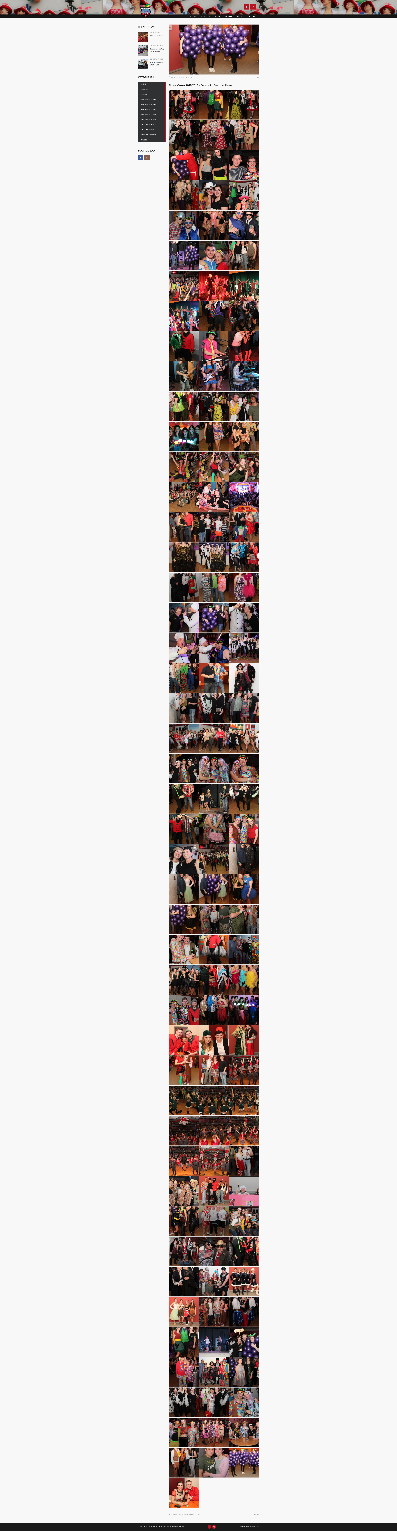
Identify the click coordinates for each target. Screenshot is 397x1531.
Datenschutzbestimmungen (175, 1526)
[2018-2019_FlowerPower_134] (244, 135)
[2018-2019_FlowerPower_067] (184, 829)
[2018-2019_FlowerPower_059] (244, 889)
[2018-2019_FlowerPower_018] (214, 1312)
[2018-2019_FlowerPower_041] (244, 1070)
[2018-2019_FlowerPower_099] (214, 497)
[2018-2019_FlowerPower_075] (214, 738)
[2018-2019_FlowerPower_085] (184, 648)
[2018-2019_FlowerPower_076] (184, 738)
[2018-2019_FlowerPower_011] (244, 1372)
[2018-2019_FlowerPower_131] (244, 165)
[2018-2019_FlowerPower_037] (184, 1131)
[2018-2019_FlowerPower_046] (184, 1040)
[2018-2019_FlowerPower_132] (214, 165)
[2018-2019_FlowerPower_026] (244, 1221)
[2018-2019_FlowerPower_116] (244, 316)
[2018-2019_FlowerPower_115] (184, 346)
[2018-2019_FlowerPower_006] (214, 1432)
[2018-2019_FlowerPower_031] (184, 1191)
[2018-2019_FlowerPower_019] (184, 1312)
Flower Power (188, 1515)
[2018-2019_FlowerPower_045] (214, 1040)
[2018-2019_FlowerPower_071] (244, 768)
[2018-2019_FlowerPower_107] (244, 406)
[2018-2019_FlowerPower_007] (184, 1432)
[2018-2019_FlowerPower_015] (214, 1342)
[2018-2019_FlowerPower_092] (244, 557)
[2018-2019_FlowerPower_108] (214, 406)
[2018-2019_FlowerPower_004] (184, 1463)
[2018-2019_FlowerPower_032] (244, 1161)
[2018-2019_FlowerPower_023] (244, 1251)
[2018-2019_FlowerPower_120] (214, 286)
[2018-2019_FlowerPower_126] (214, 225)
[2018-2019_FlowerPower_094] (184, 557)
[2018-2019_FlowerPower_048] (214, 1010)
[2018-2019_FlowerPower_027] (214, 1221)
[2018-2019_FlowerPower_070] (184, 799)
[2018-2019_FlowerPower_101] (244, 467)
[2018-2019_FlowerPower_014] (244, 1342)
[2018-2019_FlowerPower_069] (214, 799)
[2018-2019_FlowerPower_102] (214, 467)
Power (197, 1515)
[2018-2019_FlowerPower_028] (184, 1221)
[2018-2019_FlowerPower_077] (244, 708)
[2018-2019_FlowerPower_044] (244, 1040)
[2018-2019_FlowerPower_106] (184, 437)
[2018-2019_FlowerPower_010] (184, 1402)
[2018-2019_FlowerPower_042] (214, 1070)
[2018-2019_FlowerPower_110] (244, 376)
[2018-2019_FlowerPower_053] (244, 950)
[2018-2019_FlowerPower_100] (184, 497)
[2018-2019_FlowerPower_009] (214, 1402)
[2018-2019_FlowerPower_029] (244, 1191)
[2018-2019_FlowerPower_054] (214, 950)
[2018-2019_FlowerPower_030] (214, 1191)
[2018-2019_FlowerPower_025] (184, 1251)
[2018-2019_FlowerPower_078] (214, 708)
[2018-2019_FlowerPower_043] (184, 1070)
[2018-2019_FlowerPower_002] (244, 1463)
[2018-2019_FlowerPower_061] (184, 889)
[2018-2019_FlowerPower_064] (184, 859)
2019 (173, 1515)
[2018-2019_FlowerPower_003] (214, 1463)
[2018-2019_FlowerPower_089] (244, 587)
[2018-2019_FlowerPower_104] (244, 437)
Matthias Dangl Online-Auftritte (249, 1526)
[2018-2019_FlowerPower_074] (244, 738)
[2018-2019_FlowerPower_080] (244, 678)
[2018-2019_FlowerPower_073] (184, 768)
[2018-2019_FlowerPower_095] (244, 527)
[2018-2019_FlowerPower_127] (184, 225)
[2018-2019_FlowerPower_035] (244, 1131)
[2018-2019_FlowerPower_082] (184, 678)
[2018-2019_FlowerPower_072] (214, 768)
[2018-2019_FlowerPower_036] (214, 1131)
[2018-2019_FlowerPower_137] (244, 105)
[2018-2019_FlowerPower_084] (214, 648)
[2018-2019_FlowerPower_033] (214, 1161)
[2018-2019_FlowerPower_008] (244, 1402)
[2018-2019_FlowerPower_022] (184, 1281)
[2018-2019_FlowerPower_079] (184, 708)
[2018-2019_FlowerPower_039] (214, 1100)
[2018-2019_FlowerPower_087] (214, 617)
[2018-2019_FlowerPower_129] (214, 195)
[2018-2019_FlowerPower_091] (184, 587)
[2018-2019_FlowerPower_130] (184, 195)
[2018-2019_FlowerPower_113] (244, 346)
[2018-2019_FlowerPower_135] (214, 135)
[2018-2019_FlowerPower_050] (244, 980)
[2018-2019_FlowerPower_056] (244, 919)
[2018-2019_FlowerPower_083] (244, 648)
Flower (178, 1515)
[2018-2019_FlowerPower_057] (214, 919)
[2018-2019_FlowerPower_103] (184, 467)
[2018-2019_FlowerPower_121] (184, 286)
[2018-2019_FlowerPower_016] (184, 1342)
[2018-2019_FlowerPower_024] (214, 1251)
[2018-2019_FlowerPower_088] (184, 617)
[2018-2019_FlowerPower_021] (214, 1281)
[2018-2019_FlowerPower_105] (214, 437)
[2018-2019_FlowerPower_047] (244, 1010)
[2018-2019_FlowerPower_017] (244, 1312)
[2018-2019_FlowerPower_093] (214, 557)
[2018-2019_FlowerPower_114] (214, 346)
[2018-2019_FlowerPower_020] (244, 1281)
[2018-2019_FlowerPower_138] (214, 105)
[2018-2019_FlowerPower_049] (184, 1010)
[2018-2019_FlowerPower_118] (184, 316)
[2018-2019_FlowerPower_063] (214, 859)
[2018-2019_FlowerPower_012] (214, 1372)
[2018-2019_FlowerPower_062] (244, 859)
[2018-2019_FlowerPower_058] (184, 919)
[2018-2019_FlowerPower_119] (244, 286)
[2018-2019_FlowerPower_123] (214, 255)
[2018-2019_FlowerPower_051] (214, 980)
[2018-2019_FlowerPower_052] (184, 980)
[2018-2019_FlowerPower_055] (184, 950)
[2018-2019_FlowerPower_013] (184, 1372)
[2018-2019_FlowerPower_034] (184, 1161)
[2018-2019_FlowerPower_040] (184, 1100)
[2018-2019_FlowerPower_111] (214, 376)
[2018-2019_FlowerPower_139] (184, 105)
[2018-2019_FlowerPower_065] (244, 829)
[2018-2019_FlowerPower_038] (244, 1100)
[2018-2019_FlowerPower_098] (244, 497)
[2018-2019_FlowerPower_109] (184, 406)
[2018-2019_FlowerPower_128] (244, 195)
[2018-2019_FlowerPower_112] (184, 376)
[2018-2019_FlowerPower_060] (214, 889)
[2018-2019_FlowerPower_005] (244, 1432)
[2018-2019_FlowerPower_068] (244, 799)
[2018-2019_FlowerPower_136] (184, 135)
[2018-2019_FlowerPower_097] (184, 527)
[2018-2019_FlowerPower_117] (214, 316)
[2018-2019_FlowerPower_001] (184, 1493)
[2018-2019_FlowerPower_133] (184, 165)
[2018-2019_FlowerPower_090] (214, 587)
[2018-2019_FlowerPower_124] (184, 255)
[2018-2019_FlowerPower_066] (214, 829)
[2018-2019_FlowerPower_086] (244, 617)
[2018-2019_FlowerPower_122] (244, 255)
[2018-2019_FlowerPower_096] (214, 527)
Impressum (162, 1526)
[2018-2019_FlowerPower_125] (244, 225)
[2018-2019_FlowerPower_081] (214, 678)
